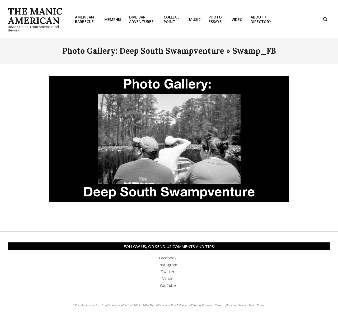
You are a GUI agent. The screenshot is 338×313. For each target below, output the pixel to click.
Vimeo (167, 278)
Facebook (167, 257)
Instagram (167, 264)
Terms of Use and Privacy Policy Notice (240, 305)
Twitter (168, 271)
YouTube (167, 285)
